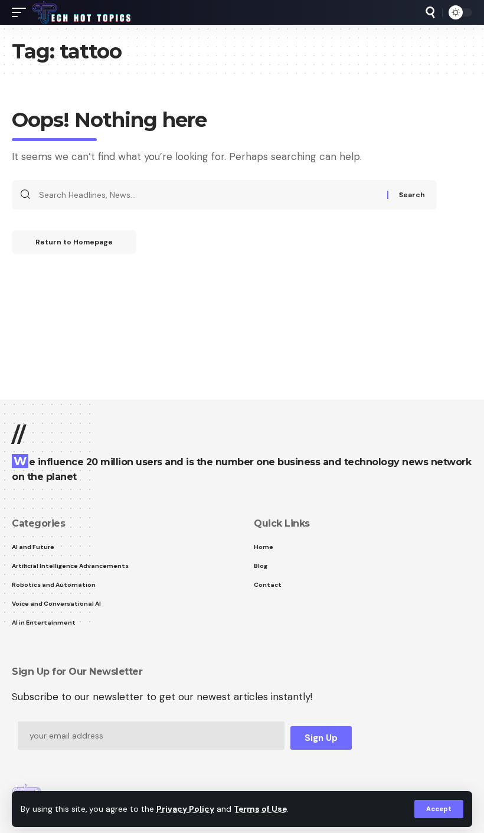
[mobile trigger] (22, 12)
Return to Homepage (74, 242)
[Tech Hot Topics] (81, 12)
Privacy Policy (185, 809)
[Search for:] (208, 195)
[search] (430, 12)
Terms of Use (260, 809)
